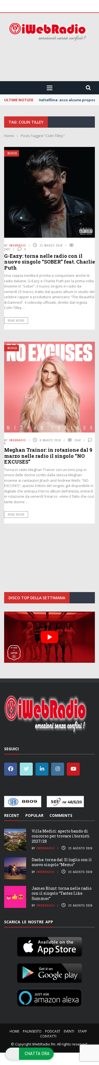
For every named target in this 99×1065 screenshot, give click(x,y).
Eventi (69, 1031)
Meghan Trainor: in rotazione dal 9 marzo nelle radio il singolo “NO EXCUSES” (48, 456)
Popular (34, 815)
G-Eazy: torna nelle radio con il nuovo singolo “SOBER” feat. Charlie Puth (49, 262)
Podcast (52, 1031)
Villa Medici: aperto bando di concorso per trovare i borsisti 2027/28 (61, 836)
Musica (12, 153)
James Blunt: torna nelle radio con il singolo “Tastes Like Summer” (62, 893)
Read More (16, 320)
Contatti (48, 1036)
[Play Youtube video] (49, 637)
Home (14, 1031)
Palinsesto (32, 1031)
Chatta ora (37, 1053)
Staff (82, 1031)
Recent (11, 815)
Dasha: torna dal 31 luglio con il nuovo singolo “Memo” (62, 862)
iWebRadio (17, 245)
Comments (61, 815)
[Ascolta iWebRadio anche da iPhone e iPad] (49, 945)
